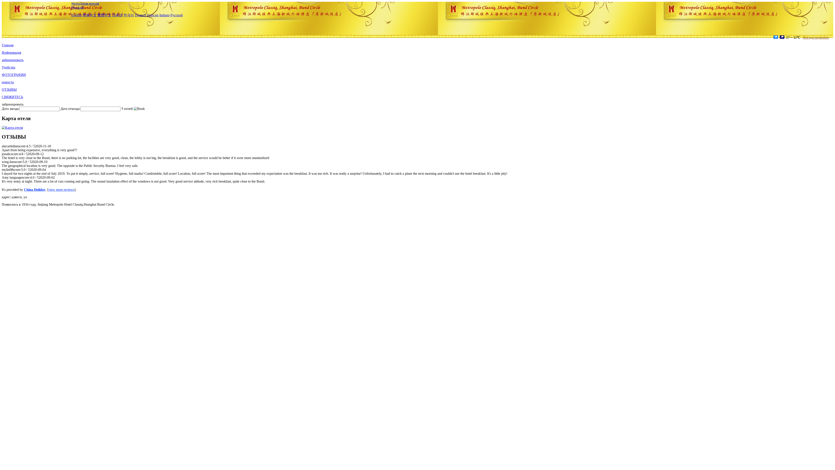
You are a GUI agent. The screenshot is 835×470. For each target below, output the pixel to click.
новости (8, 82)
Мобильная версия (85, 3)
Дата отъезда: (70, 109)
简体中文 (90, 15)
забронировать (12, 60)
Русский (77, 7)
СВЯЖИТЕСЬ (12, 97)
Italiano (164, 15)
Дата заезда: (10, 109)
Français (153, 15)
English (76, 15)
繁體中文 (104, 15)
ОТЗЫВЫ (9, 89)
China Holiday (34, 189)
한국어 (129, 15)
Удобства (8, 67)
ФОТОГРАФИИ (14, 75)
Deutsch (140, 15)
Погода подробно (816, 37)
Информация (11, 52)
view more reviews (61, 189)
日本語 (117, 15)
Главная (7, 45)
